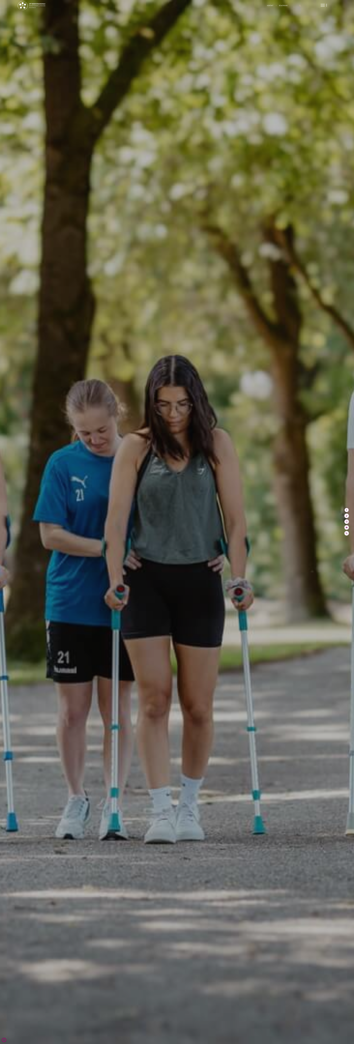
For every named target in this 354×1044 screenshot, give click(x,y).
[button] (300, 6)
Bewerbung (283, 5)
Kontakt (270, 5)
